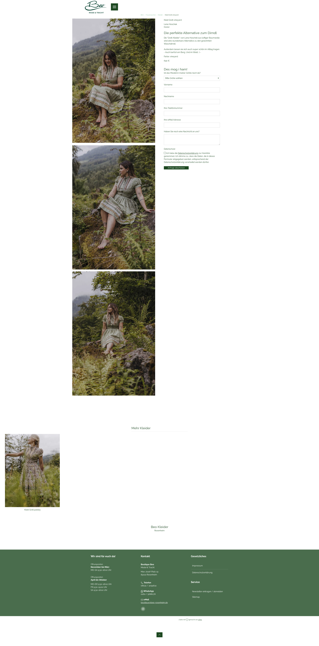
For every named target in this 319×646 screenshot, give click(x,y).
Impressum (197, 566)
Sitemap (196, 597)
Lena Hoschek (170, 24)
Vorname (168, 84)
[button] (114, 6)
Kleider (167, 27)
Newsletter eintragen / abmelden (207, 591)
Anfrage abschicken (176, 168)
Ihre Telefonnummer (173, 108)
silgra (200, 620)
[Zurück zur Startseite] (96, 7)
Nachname (169, 96)
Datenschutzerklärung (188, 153)
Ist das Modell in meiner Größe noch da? (182, 73)
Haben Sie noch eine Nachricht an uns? (181, 131)
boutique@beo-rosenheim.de (154, 602)
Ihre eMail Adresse (172, 120)
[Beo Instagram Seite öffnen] (143, 609)
